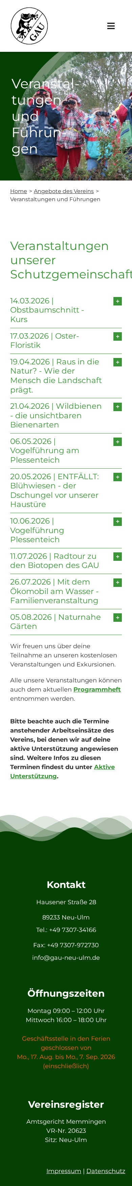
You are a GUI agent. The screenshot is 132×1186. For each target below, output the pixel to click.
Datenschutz (105, 1171)
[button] (66, 310)
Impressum (63, 1171)
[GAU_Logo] (29, 10)
